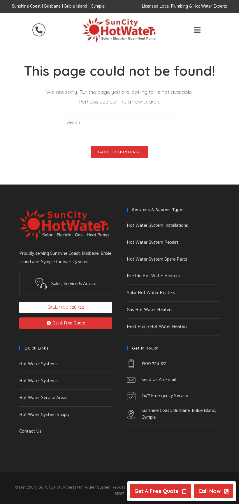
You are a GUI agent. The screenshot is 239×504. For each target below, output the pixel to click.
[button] (65, 307)
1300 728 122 (153, 364)
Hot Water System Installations (157, 225)
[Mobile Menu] (197, 31)
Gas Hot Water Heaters (150, 310)
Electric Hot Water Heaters (153, 276)
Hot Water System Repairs (153, 242)
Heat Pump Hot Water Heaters (157, 327)
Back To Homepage (119, 152)
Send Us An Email (158, 380)
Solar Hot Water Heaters (151, 293)
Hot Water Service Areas (43, 398)
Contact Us (30, 431)
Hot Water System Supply (44, 415)
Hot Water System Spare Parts (157, 259)
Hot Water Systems (38, 364)
